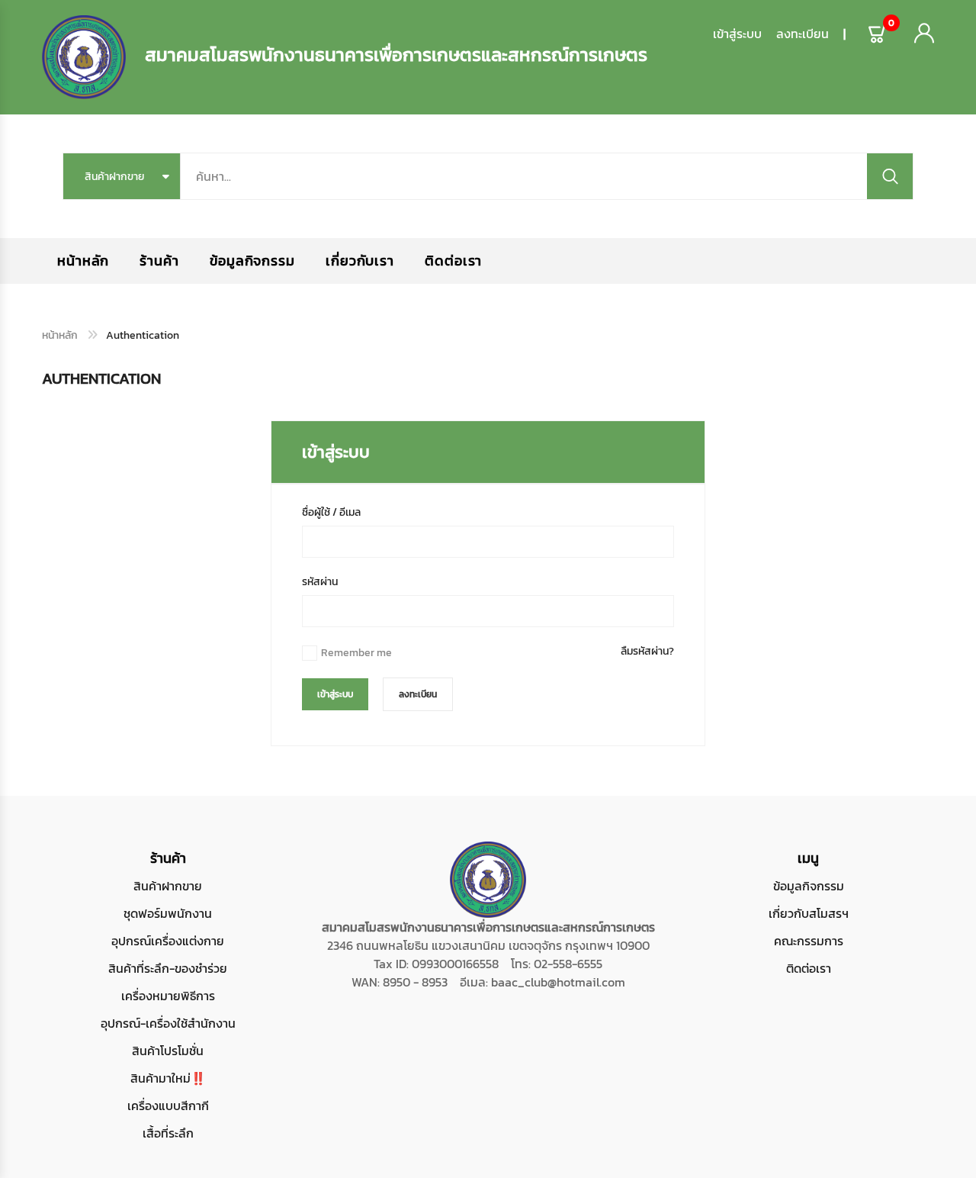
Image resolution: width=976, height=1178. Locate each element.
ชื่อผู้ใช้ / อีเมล (331, 512)
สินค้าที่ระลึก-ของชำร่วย (167, 968)
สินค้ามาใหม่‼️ (168, 1078)
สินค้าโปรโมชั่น (168, 1050)
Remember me (356, 653)
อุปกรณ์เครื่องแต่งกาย (167, 941)
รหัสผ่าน (320, 582)
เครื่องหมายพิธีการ (168, 995)
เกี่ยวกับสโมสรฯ (809, 913)
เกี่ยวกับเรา (360, 260)
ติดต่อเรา (453, 260)
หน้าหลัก (83, 260)
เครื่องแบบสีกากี (168, 1105)
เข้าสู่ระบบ (737, 33)
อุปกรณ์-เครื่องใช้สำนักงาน (168, 1023)
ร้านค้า (159, 260)
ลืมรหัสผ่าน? (647, 651)
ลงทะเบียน (802, 33)
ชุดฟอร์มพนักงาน (168, 913)
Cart (891, 26)
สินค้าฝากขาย (167, 886)
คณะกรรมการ (808, 941)
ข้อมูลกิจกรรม (252, 260)
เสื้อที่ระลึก (168, 1133)
